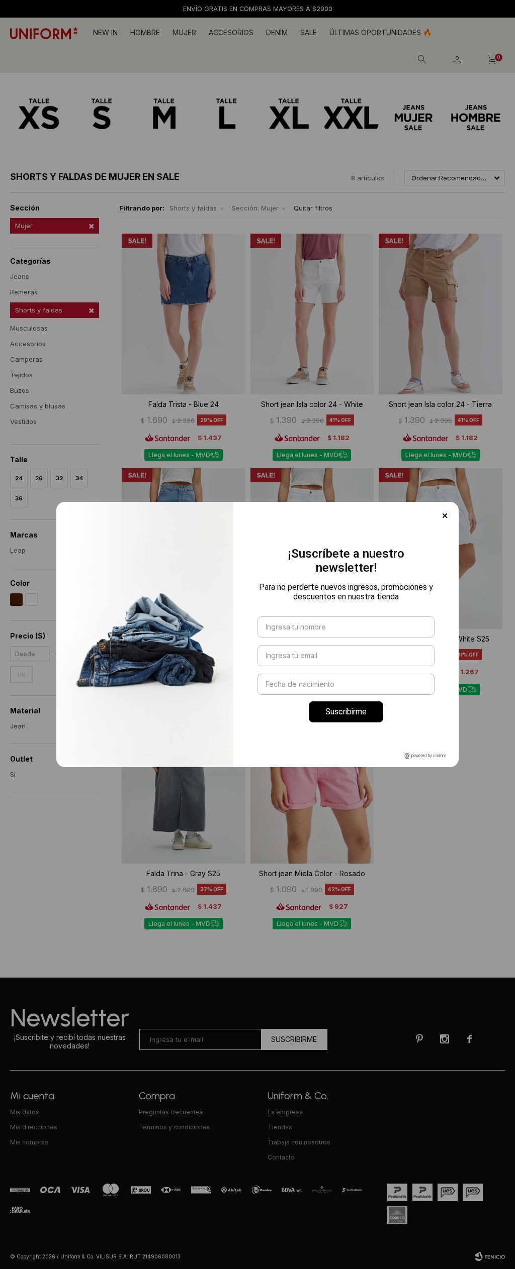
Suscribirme (346, 711)
